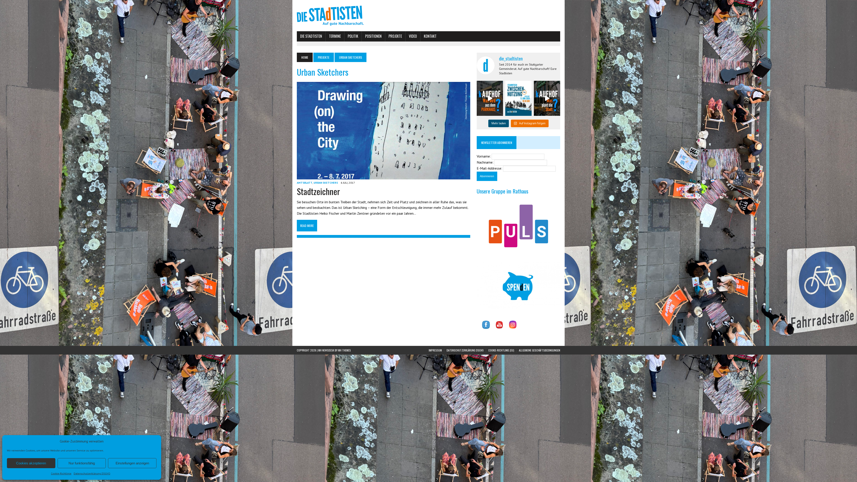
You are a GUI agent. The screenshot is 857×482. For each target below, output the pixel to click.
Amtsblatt (304, 182)
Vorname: (484, 156)
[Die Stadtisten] (428, 15)
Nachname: (485, 162)
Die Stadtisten (311, 36)
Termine (335, 36)
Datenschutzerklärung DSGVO (92, 473)
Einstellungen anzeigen (132, 463)
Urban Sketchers (326, 182)
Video (413, 36)
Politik (353, 36)
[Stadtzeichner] (383, 176)
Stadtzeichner (318, 191)
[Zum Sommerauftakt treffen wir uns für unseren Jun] (518, 98)
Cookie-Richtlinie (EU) (501, 350)
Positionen (373, 36)
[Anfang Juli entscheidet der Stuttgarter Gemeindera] (490, 98)
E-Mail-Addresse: (490, 168)
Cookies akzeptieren (31, 463)
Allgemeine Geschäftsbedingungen (539, 350)
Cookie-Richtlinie (61, 473)
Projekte (395, 36)
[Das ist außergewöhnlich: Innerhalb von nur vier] (547, 98)
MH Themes (344, 350)
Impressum (435, 350)
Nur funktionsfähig (82, 463)
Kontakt (430, 36)
